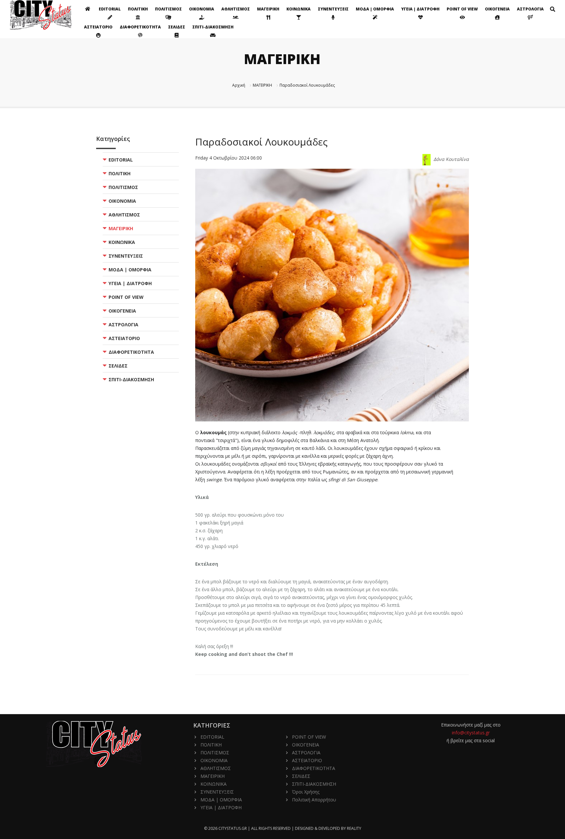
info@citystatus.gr (471, 732)
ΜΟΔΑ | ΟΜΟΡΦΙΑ (375, 9)
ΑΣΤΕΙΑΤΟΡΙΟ (98, 27)
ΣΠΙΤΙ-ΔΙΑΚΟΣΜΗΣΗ (212, 27)
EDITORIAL (110, 9)
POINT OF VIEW (462, 9)
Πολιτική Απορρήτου (314, 799)
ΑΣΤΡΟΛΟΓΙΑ (530, 9)
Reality (354, 828)
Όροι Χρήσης (305, 792)
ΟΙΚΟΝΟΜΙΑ (201, 9)
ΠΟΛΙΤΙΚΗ (138, 9)
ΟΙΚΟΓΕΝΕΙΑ (497, 9)
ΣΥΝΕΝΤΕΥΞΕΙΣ (333, 9)
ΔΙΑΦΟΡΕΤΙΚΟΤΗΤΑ (140, 27)
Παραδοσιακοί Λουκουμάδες (307, 85)
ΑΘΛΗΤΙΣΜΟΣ (235, 9)
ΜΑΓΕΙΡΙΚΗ (268, 9)
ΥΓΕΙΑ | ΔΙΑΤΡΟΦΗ (420, 9)
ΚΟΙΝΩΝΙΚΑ (298, 9)
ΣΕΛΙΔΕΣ (176, 27)
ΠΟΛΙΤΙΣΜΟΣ (168, 9)
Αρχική (238, 85)
